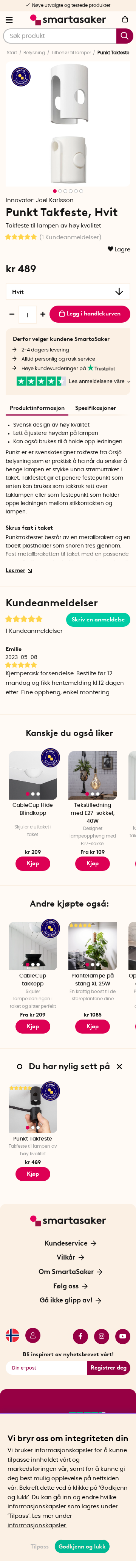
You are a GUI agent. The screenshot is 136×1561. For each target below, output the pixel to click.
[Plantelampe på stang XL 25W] (92, 946)
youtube (119, 1336)
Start (12, 52)
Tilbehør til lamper (71, 52)
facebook (77, 1336)
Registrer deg (109, 1367)
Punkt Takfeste (32, 1139)
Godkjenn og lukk (82, 1546)
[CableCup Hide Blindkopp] (33, 775)
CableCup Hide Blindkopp (32, 809)
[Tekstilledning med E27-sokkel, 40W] (92, 775)
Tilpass (40, 1546)
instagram (98, 1336)
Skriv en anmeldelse (98, 619)
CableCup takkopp (32, 980)
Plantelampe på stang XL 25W (92, 980)
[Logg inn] (29, 1336)
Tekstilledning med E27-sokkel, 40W (92, 813)
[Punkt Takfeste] (33, 1108)
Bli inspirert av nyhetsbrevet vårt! (68, 1354)
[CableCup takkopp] (33, 946)
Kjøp (33, 863)
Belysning (34, 52)
